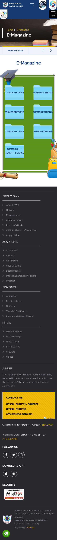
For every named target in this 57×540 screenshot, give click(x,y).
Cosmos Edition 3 (14, 112)
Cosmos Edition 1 (14, 92)
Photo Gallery (13, 336)
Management (13, 215)
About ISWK (12, 204)
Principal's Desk (14, 225)
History (10, 210)
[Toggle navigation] (32, 5)
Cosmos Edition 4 (43, 112)
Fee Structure (13, 301)
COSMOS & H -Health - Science (14, 150)
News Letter (12, 341)
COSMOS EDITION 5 (14, 131)
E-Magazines (13, 346)
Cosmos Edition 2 (43, 92)
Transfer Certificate (16, 311)
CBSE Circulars (13, 265)
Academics (12, 250)
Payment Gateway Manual (20, 316)
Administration (14, 220)
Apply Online (12, 235)
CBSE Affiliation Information (21, 230)
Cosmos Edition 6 (43, 131)
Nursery (10, 306)
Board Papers (13, 270)
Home (10, 29)
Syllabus (10, 280)
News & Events (15, 50)
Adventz (30, 527)
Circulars (10, 351)
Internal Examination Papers (21, 275)
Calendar (11, 255)
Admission (11, 296)
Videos (9, 356)
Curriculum (12, 260)
